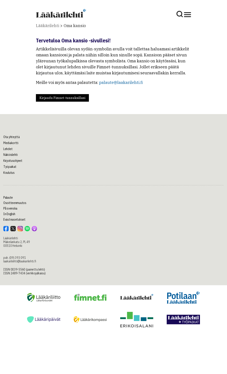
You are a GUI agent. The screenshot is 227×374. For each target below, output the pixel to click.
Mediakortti (10, 143)
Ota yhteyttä (11, 137)
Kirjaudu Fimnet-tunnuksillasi (62, 98)
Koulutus (9, 173)
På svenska (10, 208)
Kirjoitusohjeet (12, 161)
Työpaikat (9, 167)
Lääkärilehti (47, 25)
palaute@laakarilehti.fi (121, 82)
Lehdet (7, 149)
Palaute (8, 198)
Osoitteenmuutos (14, 203)
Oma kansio (75, 25)
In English (9, 214)
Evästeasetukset (14, 220)
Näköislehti (10, 155)
